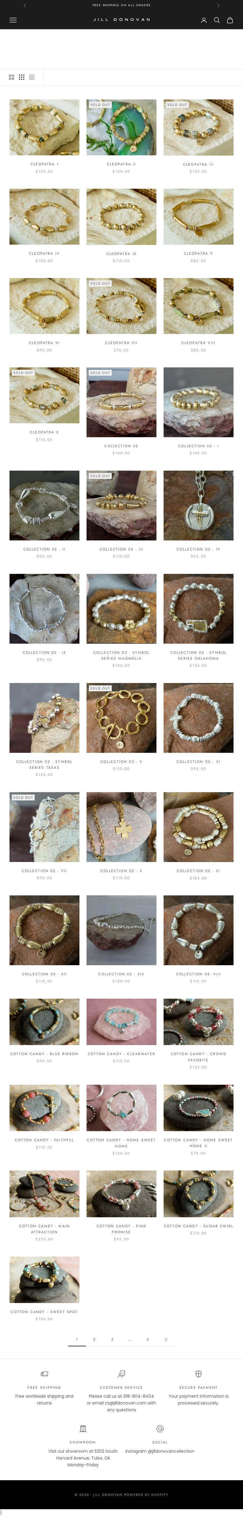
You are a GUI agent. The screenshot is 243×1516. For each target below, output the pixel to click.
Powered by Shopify (146, 1494)
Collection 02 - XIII (121, 974)
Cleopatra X (44, 432)
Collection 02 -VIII (198, 974)
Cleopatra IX (121, 253)
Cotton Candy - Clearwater (121, 1054)
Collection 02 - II (44, 549)
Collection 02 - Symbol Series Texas (44, 764)
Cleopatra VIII (198, 343)
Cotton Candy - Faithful (44, 1140)
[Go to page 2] (166, 1339)
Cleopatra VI (44, 343)
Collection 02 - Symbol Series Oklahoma (198, 655)
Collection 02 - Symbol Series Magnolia (121, 655)
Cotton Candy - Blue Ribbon (44, 1054)
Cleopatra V (198, 253)
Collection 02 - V (121, 761)
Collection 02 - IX (44, 652)
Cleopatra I (44, 164)
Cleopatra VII (121, 343)
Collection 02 (121, 446)
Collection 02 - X (121, 871)
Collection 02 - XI (198, 871)
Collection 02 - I (198, 446)
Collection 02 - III (121, 549)
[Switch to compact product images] (31, 77)
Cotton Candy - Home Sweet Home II (198, 1143)
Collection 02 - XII (44, 974)
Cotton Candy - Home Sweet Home (121, 1143)
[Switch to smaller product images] (21, 77)
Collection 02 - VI (198, 761)
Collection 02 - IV (198, 549)
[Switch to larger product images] (11, 77)
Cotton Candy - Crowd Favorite (198, 1057)
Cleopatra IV (44, 253)
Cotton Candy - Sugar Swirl (198, 1226)
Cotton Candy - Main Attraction (44, 1229)
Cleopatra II (121, 164)
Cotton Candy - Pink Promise (121, 1229)
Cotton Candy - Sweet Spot (44, 1312)
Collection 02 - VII (44, 871)
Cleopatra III (198, 164)
